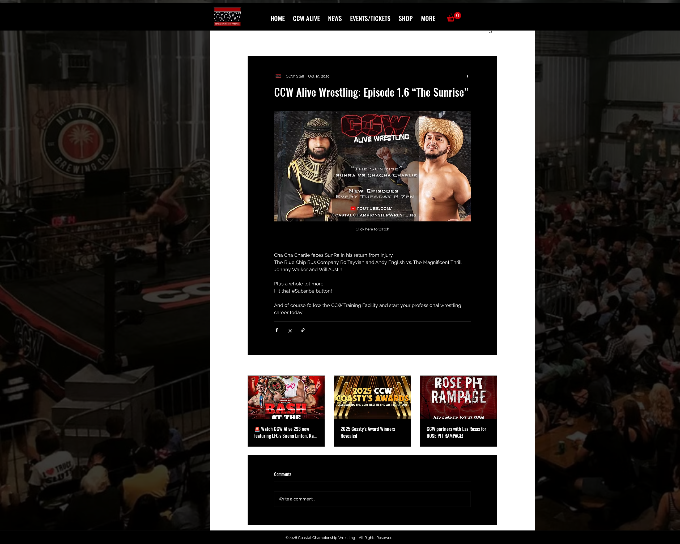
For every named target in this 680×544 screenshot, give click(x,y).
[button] (428, 18)
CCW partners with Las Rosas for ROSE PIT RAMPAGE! (456, 432)
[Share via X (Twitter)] (289, 330)
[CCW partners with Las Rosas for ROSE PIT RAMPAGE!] (458, 397)
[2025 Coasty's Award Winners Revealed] (372, 397)
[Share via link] (302, 330)
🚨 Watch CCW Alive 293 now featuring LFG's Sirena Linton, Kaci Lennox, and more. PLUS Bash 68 (285, 432)
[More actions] (467, 76)
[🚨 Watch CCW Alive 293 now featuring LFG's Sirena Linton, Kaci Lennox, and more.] (286, 397)
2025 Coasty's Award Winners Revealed (368, 432)
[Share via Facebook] (276, 330)
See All (491, 365)
